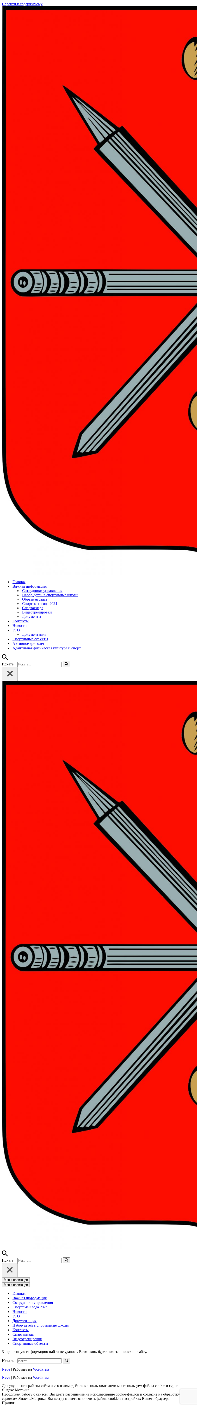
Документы (31, 616)
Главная (18, 582)
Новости (19, 626)
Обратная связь (34, 599)
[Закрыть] (10, 674)
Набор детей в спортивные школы (50, 595)
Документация (34, 634)
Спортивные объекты (30, 639)
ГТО (16, 1316)
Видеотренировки (37, 612)
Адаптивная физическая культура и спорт (46, 648)
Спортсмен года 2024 (39, 604)
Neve (6, 1369)
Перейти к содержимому (22, 4)
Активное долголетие (30, 644)
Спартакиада (32, 608)
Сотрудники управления (42, 591)
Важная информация (29, 1298)
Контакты (20, 621)
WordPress (41, 1369)
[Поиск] (5, 659)
